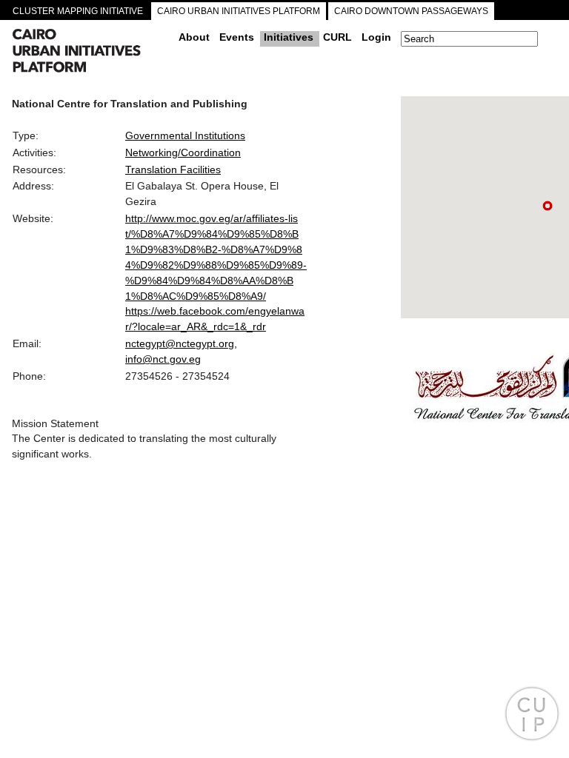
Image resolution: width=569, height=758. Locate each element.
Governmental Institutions (185, 135)
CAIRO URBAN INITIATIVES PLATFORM (238, 11)
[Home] (89, 52)
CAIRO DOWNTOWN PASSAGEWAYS (411, 11)
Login (376, 37)
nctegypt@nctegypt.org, (181, 343)
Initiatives (288, 37)
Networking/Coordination (183, 152)
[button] (547, 206)
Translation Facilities (173, 169)
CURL (337, 37)
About (194, 37)
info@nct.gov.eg (163, 359)
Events (236, 37)
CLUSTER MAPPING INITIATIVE (78, 11)
